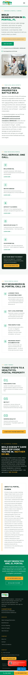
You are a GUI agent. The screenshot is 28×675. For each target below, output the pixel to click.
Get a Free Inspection (9, 658)
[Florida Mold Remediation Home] (7, 3)
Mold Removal (4, 622)
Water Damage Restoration (8, 620)
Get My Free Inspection (11, 265)
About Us (3, 639)
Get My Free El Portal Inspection (14, 39)
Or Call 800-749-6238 (14, 583)
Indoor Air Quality (5, 628)
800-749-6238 (8, 43)
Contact (3, 642)
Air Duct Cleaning (5, 625)
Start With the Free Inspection (14, 431)
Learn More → (8, 176)
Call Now (8, 673)
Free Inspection (22, 673)
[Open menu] (24, 3)
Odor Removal (4, 630)
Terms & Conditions (6, 644)
